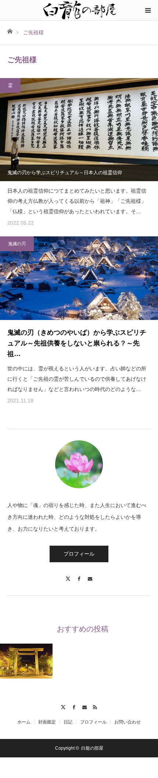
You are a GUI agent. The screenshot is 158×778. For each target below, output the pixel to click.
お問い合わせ (127, 722)
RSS (95, 706)
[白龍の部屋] (79, 10)
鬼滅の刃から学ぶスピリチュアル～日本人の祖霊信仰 (64, 172)
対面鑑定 (47, 722)
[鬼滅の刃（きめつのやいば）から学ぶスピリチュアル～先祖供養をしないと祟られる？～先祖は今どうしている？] (79, 278)
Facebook (73, 706)
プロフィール (79, 554)
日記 (68, 722)
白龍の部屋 (92, 748)
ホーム (23, 722)
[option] (26, 661)
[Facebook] (79, 575)
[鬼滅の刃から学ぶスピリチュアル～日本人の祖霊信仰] (79, 129)
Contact (84, 706)
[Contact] (90, 575)
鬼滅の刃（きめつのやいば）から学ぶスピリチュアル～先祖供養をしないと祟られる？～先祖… (76, 343)
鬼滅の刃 (17, 243)
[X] (67, 575)
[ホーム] (9, 31)
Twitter (63, 706)
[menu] (147, 10)
